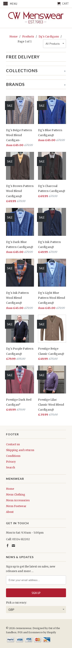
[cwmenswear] (36, 18)
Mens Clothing (15, 494)
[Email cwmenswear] (13, 545)
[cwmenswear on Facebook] (7, 545)
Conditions (13, 456)
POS (20, 632)
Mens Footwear (16, 506)
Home (10, 489)
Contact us (13, 444)
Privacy (11, 461)
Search (10, 467)
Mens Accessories (18, 500)
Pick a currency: (16, 602)
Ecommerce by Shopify (42, 632)
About (10, 512)
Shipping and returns (20, 450)
